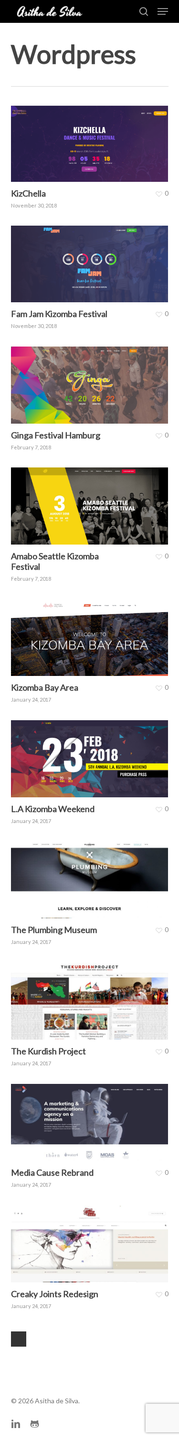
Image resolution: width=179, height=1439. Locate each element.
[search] (144, 11)
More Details (92, 137)
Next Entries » (18, 1339)
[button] (163, 11)
